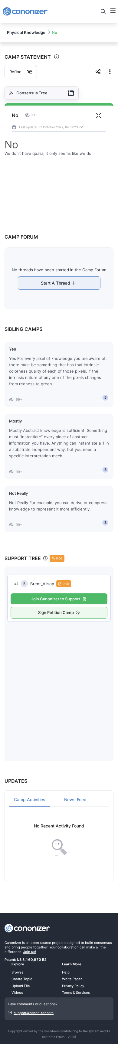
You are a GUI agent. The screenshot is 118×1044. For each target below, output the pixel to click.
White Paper (72, 979)
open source (41, 943)
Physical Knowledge (26, 32)
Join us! (29, 952)
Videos (17, 992)
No (54, 32)
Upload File (20, 986)
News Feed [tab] (75, 799)
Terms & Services (76, 992)
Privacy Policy (73, 986)
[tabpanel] (59, 840)
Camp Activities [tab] (29, 799)
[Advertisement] (59, 685)
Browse (17, 972)
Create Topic (21, 979)
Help (66, 972)
